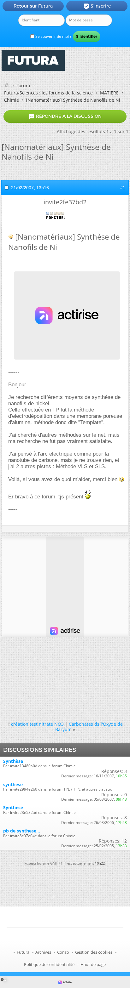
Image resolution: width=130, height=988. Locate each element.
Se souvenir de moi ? (52, 36)
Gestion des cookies (93, 952)
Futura (23, 952)
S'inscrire (97, 6)
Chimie (11, 100)
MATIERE (109, 93)
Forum (23, 85)
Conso (63, 952)
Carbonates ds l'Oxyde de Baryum (89, 726)
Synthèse (13, 761)
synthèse (13, 784)
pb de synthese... (21, 831)
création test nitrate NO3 (37, 724)
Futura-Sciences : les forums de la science (48, 93)
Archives (43, 952)
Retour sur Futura (33, 6)
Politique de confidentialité (49, 964)
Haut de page (93, 964)
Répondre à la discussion (65, 116)
